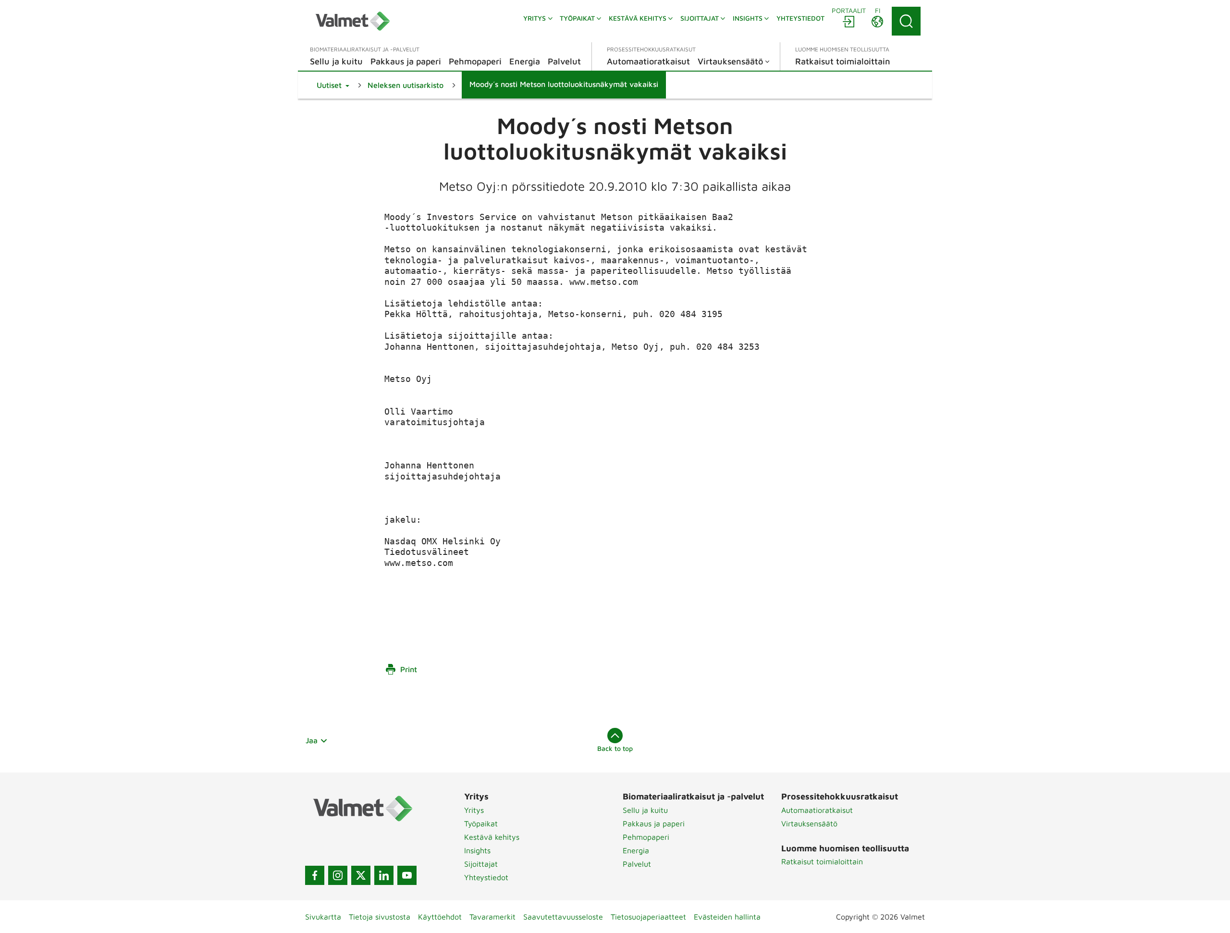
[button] (333, 85)
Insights (477, 850)
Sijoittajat (481, 863)
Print (408, 669)
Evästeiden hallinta (727, 916)
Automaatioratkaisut (817, 810)
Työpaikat (481, 823)
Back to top (615, 748)
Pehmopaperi (646, 837)
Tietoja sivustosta (379, 916)
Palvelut (637, 863)
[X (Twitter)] (360, 875)
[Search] (906, 21)
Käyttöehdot (440, 916)
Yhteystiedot (486, 877)
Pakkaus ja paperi (654, 823)
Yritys (474, 810)
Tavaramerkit (492, 916)
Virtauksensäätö (809, 823)
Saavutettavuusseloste (563, 916)
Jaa (312, 740)
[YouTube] (407, 875)
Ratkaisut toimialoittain (822, 861)
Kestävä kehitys (491, 837)
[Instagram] (337, 875)
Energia (636, 850)
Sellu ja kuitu (645, 810)
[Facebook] (314, 875)
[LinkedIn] (384, 875)
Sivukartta (323, 916)
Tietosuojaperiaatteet (648, 916)
